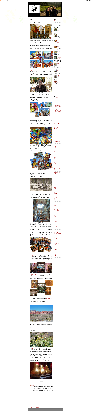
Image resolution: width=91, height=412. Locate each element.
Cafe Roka (50, 197)
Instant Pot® (55, 197)
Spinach (55, 244)
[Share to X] (41, 381)
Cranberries (55, 163)
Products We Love (56, 222)
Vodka (54, 256)
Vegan (54, 253)
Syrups (55, 248)
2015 (55, 92)
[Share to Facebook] (42, 381)
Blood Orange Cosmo (43, 223)
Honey (55, 191)
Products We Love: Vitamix (58, 105)
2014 (55, 93)
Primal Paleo (55, 221)
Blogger (52, 410)
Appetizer (55, 133)
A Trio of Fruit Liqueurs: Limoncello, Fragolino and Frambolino (58, 41)
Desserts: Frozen (55, 169)
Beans (54, 139)
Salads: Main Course (56, 232)
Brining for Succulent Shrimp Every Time (59, 75)
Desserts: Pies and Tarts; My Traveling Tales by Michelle (57, 172)
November (57, 98)
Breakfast (55, 144)
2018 (55, 89)
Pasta (54, 214)
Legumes (55, 202)
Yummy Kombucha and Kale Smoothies (58, 104)
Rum (54, 227)
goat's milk (55, 187)
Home (41, 404)
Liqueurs (55, 205)
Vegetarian (55, 255)
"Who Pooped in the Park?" (49, 298)
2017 (55, 90)
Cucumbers (55, 164)
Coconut (55, 156)
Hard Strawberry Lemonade (58, 110)
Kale (54, 199)
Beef (54, 140)
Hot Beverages (55, 193)
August (56, 101)
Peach (54, 215)
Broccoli (55, 145)
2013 (55, 94)
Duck (54, 174)
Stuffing (55, 247)
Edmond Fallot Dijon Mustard (57, 122)
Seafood (55, 236)
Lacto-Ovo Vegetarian (56, 200)
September (57, 100)
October (56, 99)
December (57, 97)
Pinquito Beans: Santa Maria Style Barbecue (59, 46)
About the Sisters (56, 21)
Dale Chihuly (38, 144)
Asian (54, 136)
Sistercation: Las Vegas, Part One (58, 111)
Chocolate (55, 153)
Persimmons (55, 217)
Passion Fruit (55, 213)
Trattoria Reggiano (38, 277)
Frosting (55, 182)
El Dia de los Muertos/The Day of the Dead (57, 177)
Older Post (51, 404)
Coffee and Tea (55, 159)
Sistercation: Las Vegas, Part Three (58, 106)
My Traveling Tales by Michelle (57, 211)
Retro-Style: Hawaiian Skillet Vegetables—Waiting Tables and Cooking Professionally (59, 29)
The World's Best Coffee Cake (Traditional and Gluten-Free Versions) (58, 64)
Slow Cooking (55, 239)
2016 (55, 91)
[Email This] (40, 381)
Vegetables (55, 254)
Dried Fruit (55, 173)
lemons (55, 203)
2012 (55, 95)
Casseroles (55, 148)
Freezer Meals (55, 180)
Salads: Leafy (55, 231)
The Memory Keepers (56, 250)
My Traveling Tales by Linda (57, 210)
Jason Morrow (47, 410)
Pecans (55, 216)
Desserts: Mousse (56, 170)
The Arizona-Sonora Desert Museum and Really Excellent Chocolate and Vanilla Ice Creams (59, 70)
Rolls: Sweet (55, 226)
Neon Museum (32, 255)
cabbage (55, 146)
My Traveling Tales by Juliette (57, 209)
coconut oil (55, 157)
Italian (54, 198)
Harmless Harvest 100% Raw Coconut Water (57, 123)
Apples (55, 134)
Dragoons (33, 348)
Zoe (31, 385)
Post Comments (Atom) (34, 405)
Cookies (55, 162)
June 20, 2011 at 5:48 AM (34, 385)
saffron (55, 228)
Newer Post (31, 404)
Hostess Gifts (55, 192)
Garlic (54, 183)
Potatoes (55, 219)
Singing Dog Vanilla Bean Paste (57, 127)
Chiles (54, 151)
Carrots (55, 147)
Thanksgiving (55, 249)
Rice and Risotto (55, 225)
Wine (54, 258)
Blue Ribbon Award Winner (57, 141)
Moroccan (55, 208)
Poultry (55, 220)
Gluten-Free (55, 186)
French (55, 181)
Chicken (55, 150)
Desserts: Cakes (55, 167)
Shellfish (55, 237)
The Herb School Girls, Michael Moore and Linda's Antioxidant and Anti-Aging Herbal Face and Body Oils (57, 58)
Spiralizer (55, 245)
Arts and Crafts (55, 135)
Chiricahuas (37, 348)
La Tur (54, 126)
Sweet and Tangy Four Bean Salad (58, 35)
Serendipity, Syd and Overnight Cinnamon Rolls (59, 52)
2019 (55, 88)
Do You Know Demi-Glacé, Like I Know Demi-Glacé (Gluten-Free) (59, 81)
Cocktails (55, 155)
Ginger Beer (55, 185)
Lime (54, 204)
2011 (55, 96)
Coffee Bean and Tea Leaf (33, 274)
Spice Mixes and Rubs (56, 243)
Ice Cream (55, 194)
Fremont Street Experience (34, 257)
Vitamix (55, 129)
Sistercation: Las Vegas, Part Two (58, 109)
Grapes (55, 189)
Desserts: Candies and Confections (57, 168)
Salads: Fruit (55, 230)
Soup (54, 241)
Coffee (54, 158)
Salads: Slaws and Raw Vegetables (57, 233)
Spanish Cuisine (55, 242)
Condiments (55, 161)
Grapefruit (55, 188)
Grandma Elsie (46, 356)
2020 (55, 87)
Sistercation (55, 238)
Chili (54, 152)
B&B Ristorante (48, 223)
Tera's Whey (55, 128)
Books (54, 142)
